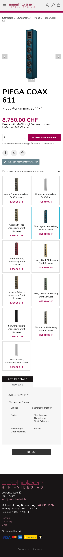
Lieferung (7, 521)
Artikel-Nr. (14, 395)
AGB (4, 525)
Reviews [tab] (17, 384)
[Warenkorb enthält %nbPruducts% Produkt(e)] (59, 5)
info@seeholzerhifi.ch (14, 499)
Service (6, 518)
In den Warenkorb (44, 137)
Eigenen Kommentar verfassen (23, 162)
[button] (4, 56)
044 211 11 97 (45, 505)
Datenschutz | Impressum (31, 549)
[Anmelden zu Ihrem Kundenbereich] (47, 4)
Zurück (31, 452)
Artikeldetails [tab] (17, 379)
